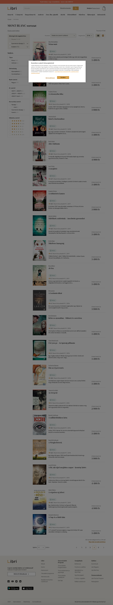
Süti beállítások (50, 78)
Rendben (63, 77)
